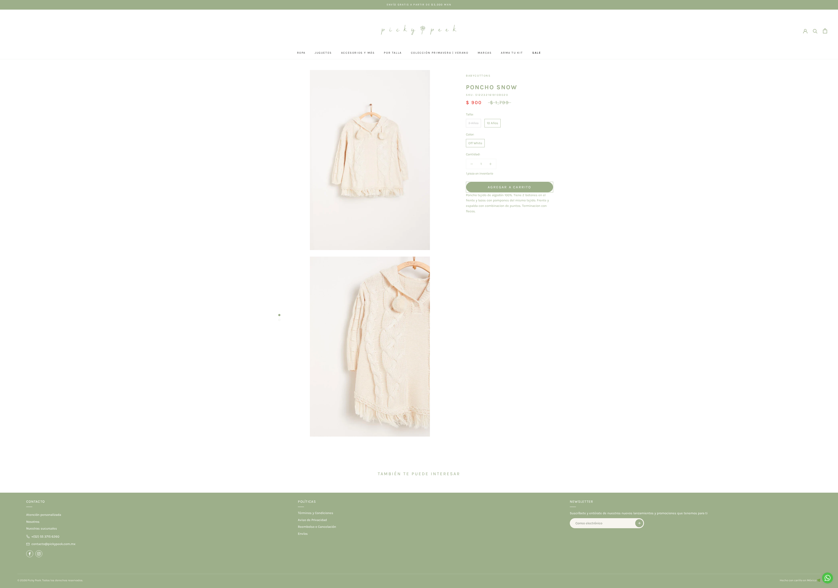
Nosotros (32, 522)
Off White (475, 143)
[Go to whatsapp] (827, 578)
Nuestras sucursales (41, 528)
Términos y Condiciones (315, 513)
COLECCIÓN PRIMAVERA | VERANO (440, 52)
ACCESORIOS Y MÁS (358, 52)
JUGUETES (323, 52)
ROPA (301, 52)
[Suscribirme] (639, 523)
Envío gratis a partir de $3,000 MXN (419, 4)
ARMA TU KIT (512, 52)
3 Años (473, 123)
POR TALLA (393, 52)
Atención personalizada (43, 515)
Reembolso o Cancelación (317, 527)
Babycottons (478, 75)
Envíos (303, 534)
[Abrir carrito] (825, 30)
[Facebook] (29, 553)
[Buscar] (815, 31)
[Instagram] (38, 553)
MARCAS (485, 52)
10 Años (492, 123)
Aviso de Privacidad (312, 520)
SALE (536, 52)
